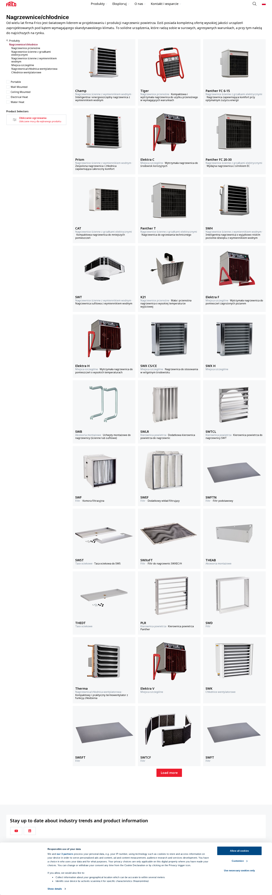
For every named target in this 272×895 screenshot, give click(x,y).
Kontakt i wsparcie (164, 4)
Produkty (98, 4)
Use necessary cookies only (239, 870)
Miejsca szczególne (22, 65)
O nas (139, 4)
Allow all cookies (239, 850)
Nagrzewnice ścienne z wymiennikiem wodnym (34, 60)
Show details (55, 888)
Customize (238, 861)
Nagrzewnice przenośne (25, 48)
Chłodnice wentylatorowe (26, 72)
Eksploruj (119, 4)
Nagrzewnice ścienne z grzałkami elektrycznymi (31, 53)
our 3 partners (65, 854)
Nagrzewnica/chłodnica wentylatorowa (34, 68)
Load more (169, 773)
